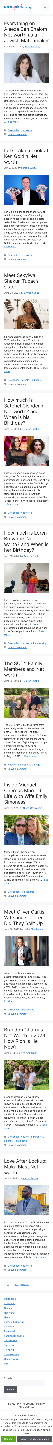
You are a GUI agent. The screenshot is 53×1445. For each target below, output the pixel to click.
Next (25, 1284)
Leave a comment (17, 134)
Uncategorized (12, 1359)
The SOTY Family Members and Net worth (24, 669)
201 (16, 1284)
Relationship (39, 643)
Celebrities (13, 130)
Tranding (9, 1345)
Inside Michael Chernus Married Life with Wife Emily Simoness (25, 793)
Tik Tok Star (10, 1340)
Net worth (26, 130)
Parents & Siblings (31, 380)
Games (8, 1308)
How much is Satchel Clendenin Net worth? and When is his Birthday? (24, 411)
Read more (13, 121)
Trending (9, 1349)
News (7, 1317)
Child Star (9, 1303)
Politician (9, 1326)
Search (8, 1378)
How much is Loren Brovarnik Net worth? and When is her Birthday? (26, 541)
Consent (8, 1439)
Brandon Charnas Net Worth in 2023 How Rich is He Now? (24, 1038)
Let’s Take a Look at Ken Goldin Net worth (26, 156)
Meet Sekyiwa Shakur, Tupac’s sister (21, 280)
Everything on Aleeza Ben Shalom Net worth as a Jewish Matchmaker (26, 31)
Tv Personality (11, 1354)
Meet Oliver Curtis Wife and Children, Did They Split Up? (24, 917)
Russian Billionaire (14, 1336)
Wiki (6, 1363)
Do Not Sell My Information (34, 1439)
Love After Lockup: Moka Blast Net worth (25, 1166)
